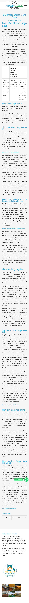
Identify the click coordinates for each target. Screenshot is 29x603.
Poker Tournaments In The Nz (10, 405)
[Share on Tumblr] (16, 518)
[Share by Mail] (25, 518)
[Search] (21, 5)
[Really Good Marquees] (14, 5)
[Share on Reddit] (22, 518)
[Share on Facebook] (3, 518)
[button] (26, 479)
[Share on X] (6, 518)
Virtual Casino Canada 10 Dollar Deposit (13, 228)
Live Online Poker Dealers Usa (10, 152)
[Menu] (25, 5)
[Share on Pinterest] (9, 518)
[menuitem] (21, 5)
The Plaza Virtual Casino (9, 508)
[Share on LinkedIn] (13, 518)
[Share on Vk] (19, 518)
